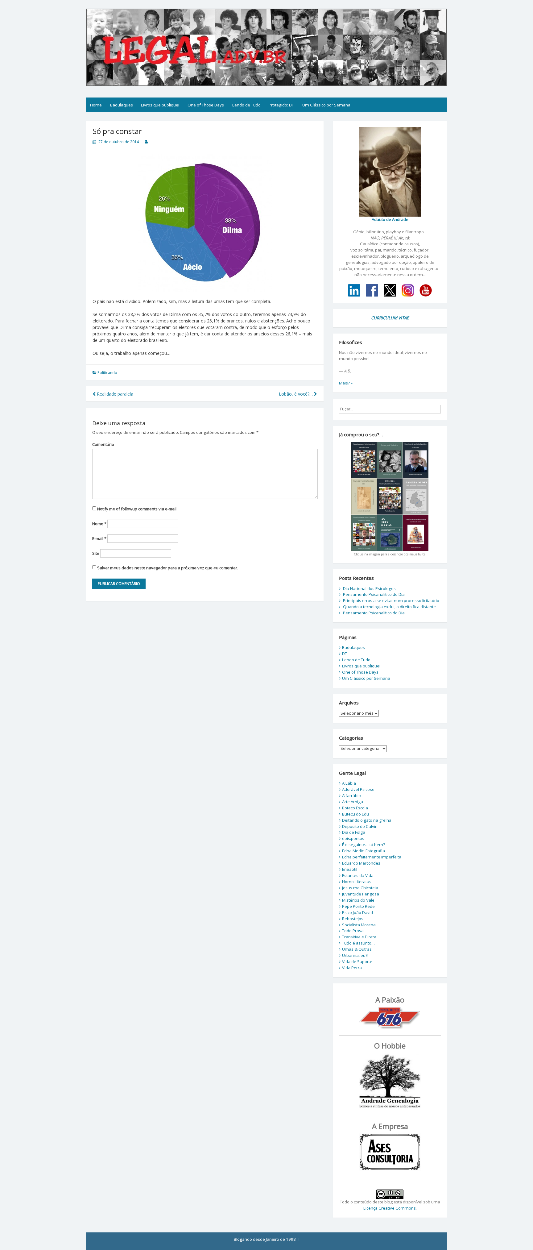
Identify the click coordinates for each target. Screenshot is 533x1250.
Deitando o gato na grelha (366, 820)
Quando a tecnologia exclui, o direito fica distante (389, 606)
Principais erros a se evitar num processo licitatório (391, 600)
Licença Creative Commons (389, 1208)
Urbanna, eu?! (355, 955)
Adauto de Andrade (390, 219)
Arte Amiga (352, 801)
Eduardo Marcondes (361, 863)
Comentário (103, 444)
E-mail (99, 538)
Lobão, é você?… (296, 394)
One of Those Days (206, 105)
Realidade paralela (114, 394)
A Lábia (349, 783)
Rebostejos (352, 918)
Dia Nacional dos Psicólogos (369, 588)
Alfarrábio (351, 795)
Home (96, 105)
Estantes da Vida (358, 875)
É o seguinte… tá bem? (363, 844)
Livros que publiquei (160, 105)
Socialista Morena (359, 925)
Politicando (107, 372)
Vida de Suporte (357, 961)
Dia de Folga (353, 832)
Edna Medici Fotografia (363, 850)
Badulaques (121, 105)
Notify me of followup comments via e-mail (136, 509)
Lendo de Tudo (246, 105)
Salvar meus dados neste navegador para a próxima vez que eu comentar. (167, 568)
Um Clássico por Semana (326, 105)
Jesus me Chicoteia (360, 888)
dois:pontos (353, 838)
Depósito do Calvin (360, 826)
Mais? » (346, 383)
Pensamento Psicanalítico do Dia (374, 594)
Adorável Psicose (358, 789)
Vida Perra (352, 967)
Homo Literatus (356, 881)
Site (95, 553)
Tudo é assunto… (358, 943)
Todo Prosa (353, 930)
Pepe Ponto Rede (358, 906)
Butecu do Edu (355, 814)
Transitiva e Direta (359, 937)
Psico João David (357, 912)
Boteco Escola (355, 808)
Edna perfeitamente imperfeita (371, 857)
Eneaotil (349, 869)
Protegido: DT (281, 105)
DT (344, 653)
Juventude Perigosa (360, 894)
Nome (99, 523)
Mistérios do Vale (358, 900)
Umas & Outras (357, 949)
